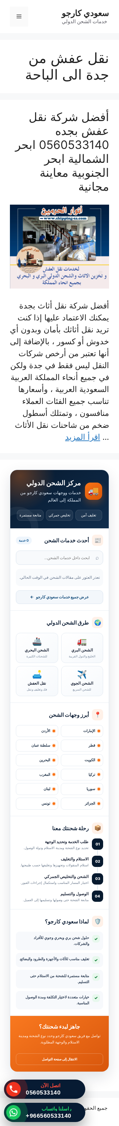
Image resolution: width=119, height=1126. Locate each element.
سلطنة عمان (40, 745)
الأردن (45, 731)
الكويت (90, 760)
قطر (92, 745)
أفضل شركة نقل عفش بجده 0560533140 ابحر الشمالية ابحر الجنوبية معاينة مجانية (62, 151)
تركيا (92, 774)
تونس (46, 803)
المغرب (44, 774)
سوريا (91, 789)
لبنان (47, 789)
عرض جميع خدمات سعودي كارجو (59, 597)
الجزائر (90, 803)
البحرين (44, 760)
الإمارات (89, 731)
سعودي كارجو (85, 13)
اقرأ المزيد (82, 437)
